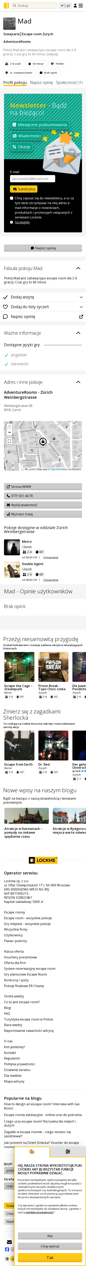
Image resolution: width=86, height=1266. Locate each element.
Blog (7, 1008)
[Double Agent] (12, 570)
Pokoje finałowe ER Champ (24, 986)
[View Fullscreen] (9, 441)
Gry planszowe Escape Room (25, 974)
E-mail (14, 171)
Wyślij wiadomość (23, 505)
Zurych (27, 546)
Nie (50, 1236)
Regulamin (12, 1058)
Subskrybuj (26, 189)
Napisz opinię (41, 82)
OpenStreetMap (59, 469)
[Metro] (12, 547)
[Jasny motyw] (7, 1259)
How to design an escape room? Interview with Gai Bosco (41, 1106)
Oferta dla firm (15, 963)
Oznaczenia (50, 557)
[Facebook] (7, 1249)
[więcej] (52, 54)
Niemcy (11, 1221)
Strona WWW (20, 486)
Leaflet (31, 469)
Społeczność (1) (69, 82)
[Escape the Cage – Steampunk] (19, 667)
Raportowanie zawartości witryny (29, 1031)
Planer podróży (15, 941)
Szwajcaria (11, 34)
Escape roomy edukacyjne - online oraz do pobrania (43, 1115)
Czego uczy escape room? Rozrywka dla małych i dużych (40, 1123)
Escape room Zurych (37, 34)
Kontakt (10, 1053)
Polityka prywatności (19, 1064)
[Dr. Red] (53, 745)
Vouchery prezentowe (20, 957)
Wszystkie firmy (15, 929)
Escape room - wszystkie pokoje (28, 918)
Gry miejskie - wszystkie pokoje (27, 924)
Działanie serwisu (17, 1070)
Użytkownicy (13, 935)
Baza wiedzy (13, 1025)
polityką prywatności (39, 1212)
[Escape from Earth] (19, 745)
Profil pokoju (15, 82)
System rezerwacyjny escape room (29, 969)
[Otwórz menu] (81, 5)
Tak (50, 1257)
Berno (8, 692)
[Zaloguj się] (75, 6)
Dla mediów (12, 1076)
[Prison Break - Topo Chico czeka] (53, 667)
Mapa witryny (14, 1081)
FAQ (7, 1014)
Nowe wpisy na (40, 790)
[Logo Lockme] (6, 5)
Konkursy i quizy (16, 980)
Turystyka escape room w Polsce (28, 1019)
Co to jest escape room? (22, 1002)
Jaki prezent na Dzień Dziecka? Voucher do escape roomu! (41, 1145)
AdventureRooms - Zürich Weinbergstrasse (28, 395)
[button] (9, 426)
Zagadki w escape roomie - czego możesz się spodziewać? (37, 1134)
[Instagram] (13, 1249)
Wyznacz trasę (21, 514)
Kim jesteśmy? (14, 1047)
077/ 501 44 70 (21, 496)
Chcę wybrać (50, 1246)
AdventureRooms (17, 41)
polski (10, 1170)
